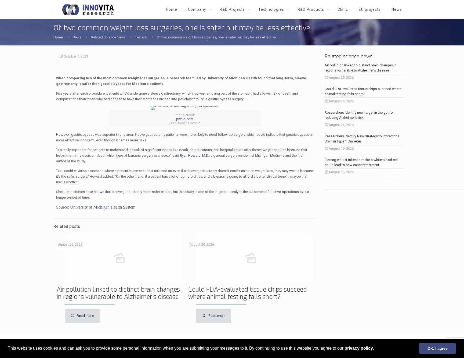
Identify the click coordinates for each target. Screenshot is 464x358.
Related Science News (108, 37)
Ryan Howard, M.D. (194, 155)
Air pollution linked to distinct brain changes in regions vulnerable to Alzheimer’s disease (118, 293)
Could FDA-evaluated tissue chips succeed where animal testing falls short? (247, 293)
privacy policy (359, 348)
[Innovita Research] (88, 9)
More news (391, 176)
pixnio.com (184, 119)
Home (58, 37)
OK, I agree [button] (437, 348)
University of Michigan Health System (102, 207)
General (141, 37)
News (77, 37)
